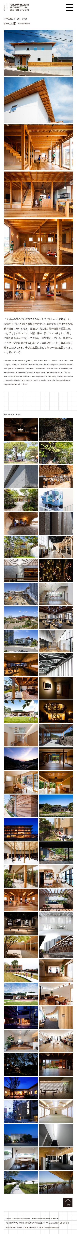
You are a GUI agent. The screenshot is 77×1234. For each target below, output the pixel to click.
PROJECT (9, 414)
